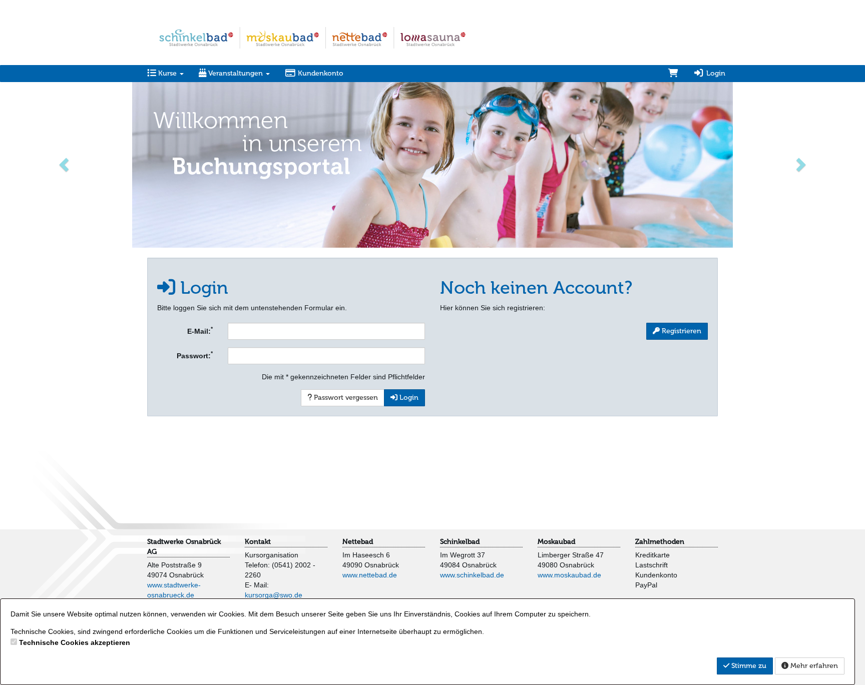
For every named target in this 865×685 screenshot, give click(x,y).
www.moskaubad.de (569, 575)
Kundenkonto (319, 73)
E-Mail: (200, 330)
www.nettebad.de (369, 575)
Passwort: (195, 354)
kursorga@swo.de (273, 595)
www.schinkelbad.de (472, 575)
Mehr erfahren (813, 665)
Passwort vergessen (345, 397)
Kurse (167, 73)
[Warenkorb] (673, 74)
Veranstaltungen (235, 73)
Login (714, 73)
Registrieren (680, 331)
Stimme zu (747, 665)
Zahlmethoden (659, 541)
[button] (65, 164)
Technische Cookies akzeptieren (74, 642)
